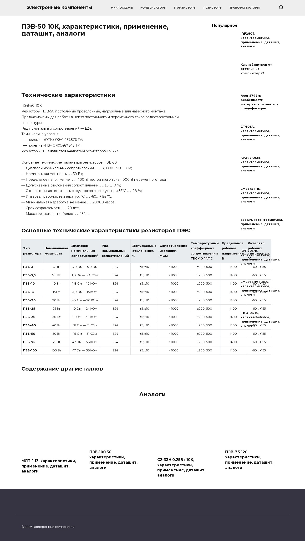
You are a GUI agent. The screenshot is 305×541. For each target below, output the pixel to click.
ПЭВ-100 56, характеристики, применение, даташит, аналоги (113, 460)
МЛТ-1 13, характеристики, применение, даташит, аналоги (48, 466)
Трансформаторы (244, 7)
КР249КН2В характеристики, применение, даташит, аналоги (260, 164)
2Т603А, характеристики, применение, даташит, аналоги (260, 133)
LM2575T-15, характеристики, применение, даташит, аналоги (260, 195)
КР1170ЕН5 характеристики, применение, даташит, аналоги (260, 257)
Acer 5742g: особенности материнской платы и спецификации (260, 102)
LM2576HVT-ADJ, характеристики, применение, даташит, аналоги (260, 288)
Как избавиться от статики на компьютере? (256, 69)
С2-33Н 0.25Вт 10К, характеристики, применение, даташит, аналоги (181, 467)
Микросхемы (122, 7)
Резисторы (212, 7)
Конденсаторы (153, 7)
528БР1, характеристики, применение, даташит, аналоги (262, 224)
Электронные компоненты (59, 7)
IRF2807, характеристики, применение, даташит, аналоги (260, 40)
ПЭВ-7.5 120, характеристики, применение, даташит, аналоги (249, 460)
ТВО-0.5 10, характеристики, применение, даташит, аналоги (260, 319)
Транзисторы (185, 7)
